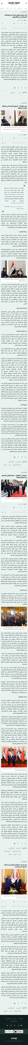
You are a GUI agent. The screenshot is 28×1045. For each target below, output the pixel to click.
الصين (15, 853)
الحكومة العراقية (17, 464)
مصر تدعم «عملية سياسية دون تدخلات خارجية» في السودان (15, 865)
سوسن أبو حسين (20, 19)
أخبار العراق (11, 460)
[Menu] (26, 2)
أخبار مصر (18, 460)
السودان (5, 1010)
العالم (14, 7)
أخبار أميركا (7, 850)
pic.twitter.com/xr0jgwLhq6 (17, 201)
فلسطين (12, 91)
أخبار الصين (11, 847)
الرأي (11, 7)
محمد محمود (20, 133)
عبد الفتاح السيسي (16, 850)
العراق (5, 464)
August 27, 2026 (20, 207)
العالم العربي (24, 10)
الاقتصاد (7, 7)
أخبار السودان (11, 1007)
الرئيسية (25, 7)
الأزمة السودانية (17, 1010)
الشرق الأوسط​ (19, 7)
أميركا (10, 853)
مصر (19, 91)
